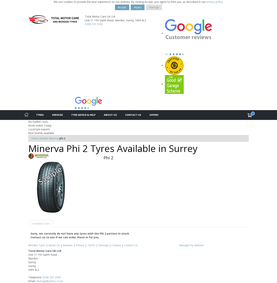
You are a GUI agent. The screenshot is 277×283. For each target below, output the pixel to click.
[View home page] (53, 20)
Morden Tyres (36, 245)
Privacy (80, 245)
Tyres (40, 115)
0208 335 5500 (94, 24)
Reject (138, 7)
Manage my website (191, 245)
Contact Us (133, 115)
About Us (110, 115)
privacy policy (215, 2)
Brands (43, 138)
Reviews (68, 245)
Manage (154, 7)
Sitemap (103, 245)
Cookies (116, 245)
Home (35, 138)
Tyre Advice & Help (83, 115)
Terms (91, 245)
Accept (122, 7)
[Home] (26, 115)
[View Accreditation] (174, 65)
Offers (153, 115)
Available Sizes (41, 223)
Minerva (54, 138)
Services (57, 115)
